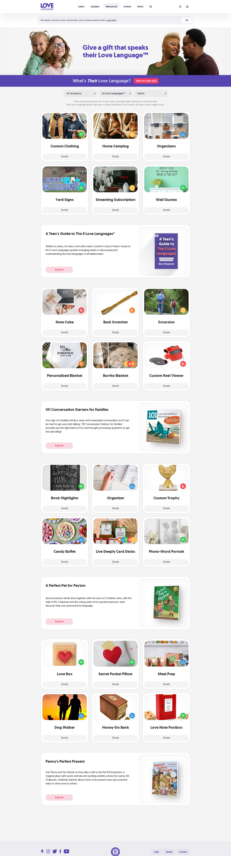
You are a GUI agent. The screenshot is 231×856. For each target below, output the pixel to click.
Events (127, 6)
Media (169, 851)
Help (156, 851)
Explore (59, 269)
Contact (183, 851)
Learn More (111, 20)
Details (64, 156)
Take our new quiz (146, 80)
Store (140, 6)
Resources (111, 6)
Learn (81, 6)
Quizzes (95, 6)
